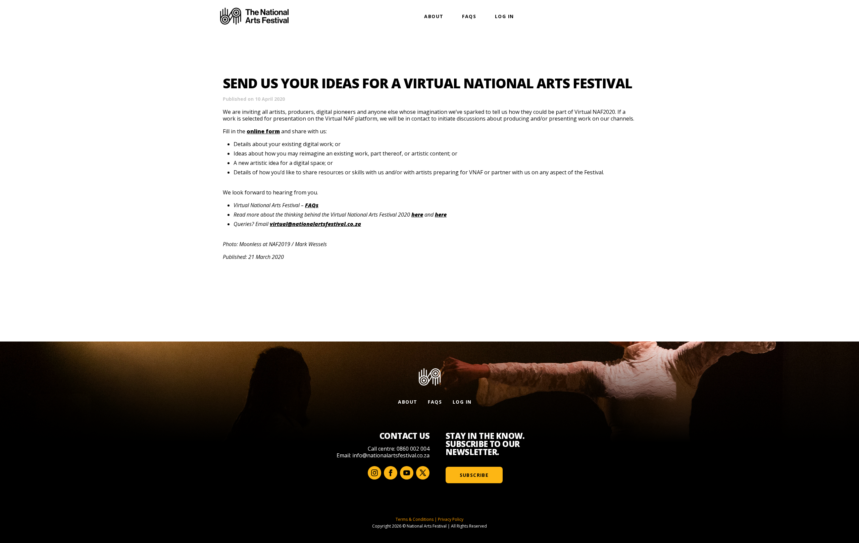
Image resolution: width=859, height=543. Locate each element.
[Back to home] (254, 16)
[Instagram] (374, 473)
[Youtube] (406, 473)
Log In (504, 16)
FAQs (469, 16)
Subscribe (474, 475)
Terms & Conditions (415, 519)
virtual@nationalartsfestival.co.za (315, 224)
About (433, 16)
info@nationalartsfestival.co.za (391, 455)
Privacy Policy (450, 519)
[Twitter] (423, 473)
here (417, 214)
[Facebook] (390, 473)
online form (263, 131)
